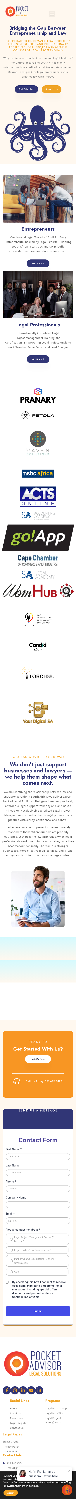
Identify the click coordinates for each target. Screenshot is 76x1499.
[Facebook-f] (7, 1390)
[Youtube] (31, 1390)
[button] (52, 14)
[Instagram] (15, 1390)
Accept (10, 1492)
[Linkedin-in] (23, 1390)
